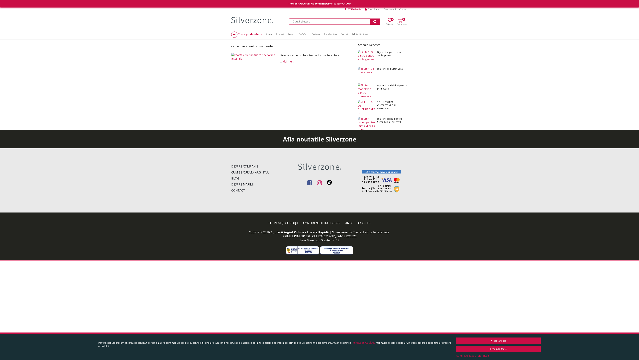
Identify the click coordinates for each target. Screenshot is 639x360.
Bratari (280, 34)
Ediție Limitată (360, 34)
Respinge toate (498, 348)
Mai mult (288, 61)
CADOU (303, 34)
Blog (235, 178)
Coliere (316, 34)
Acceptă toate (498, 340)
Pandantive (330, 34)
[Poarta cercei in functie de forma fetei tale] (254, 66)
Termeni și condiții (283, 223)
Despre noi (390, 9)
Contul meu (373, 9)
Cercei (344, 34)
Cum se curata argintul (250, 172)
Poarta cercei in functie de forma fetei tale (309, 55)
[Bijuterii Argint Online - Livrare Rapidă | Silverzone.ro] (252, 20)
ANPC (349, 223)
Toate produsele (248, 34)
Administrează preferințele (473, 356)
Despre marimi (242, 184)
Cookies (364, 223)
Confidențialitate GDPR (321, 223)
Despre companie (244, 166)
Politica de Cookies (363, 342)
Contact (403, 9)
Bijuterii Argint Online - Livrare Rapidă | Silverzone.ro (311, 232)
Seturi (291, 34)
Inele (269, 34)
